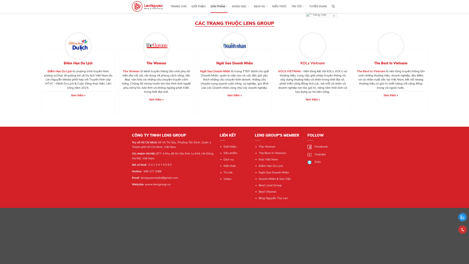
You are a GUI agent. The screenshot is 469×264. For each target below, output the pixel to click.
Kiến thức (230, 166)
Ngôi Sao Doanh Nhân (215, 71)
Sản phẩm (230, 153)
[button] (333, 6)
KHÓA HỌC (239, 6)
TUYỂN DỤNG (318, 6)
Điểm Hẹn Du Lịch (60, 71)
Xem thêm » (156, 99)
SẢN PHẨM (218, 6)
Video (227, 179)
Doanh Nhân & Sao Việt (275, 179)
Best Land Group (270, 185)
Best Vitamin (267, 191)
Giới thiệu (230, 146)
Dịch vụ (229, 159)
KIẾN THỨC (279, 6)
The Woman (267, 146)
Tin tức (228, 172)
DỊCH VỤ (259, 6)
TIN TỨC (296, 6)
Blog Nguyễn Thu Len (273, 198)
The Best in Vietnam (272, 153)
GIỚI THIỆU (198, 6)
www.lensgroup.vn (158, 184)
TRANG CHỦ (179, 6)
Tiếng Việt (319, 14)
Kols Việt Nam (268, 159)
